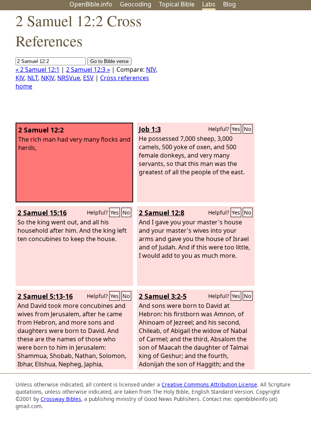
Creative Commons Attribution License (209, 384)
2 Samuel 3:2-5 (163, 296)
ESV (88, 78)
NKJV (47, 78)
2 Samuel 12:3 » (88, 69)
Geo (135, 4)
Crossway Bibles (61, 398)
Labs (208, 4)
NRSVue (68, 78)
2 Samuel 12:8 (161, 212)
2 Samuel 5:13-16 (45, 296)
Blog (229, 4)
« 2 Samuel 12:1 (38, 69)
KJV (20, 78)
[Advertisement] (234, 69)
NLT (32, 78)
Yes (236, 129)
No (247, 129)
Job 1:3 (150, 129)
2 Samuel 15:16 (42, 212)
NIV (151, 69)
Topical (177, 4)
